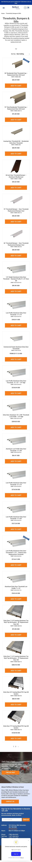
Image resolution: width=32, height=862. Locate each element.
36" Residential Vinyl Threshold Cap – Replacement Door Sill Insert (16, 74)
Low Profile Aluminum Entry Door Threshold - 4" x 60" (16, 517)
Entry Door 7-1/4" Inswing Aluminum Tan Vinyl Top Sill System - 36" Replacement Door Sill (16, 622)
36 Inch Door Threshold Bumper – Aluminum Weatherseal (16, 176)
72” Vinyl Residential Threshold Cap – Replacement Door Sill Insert (16, 108)
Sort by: (13, 54)
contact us (10, 801)
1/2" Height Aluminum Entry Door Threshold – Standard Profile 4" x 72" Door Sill (16, 279)
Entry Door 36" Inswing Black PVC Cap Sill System (16, 693)
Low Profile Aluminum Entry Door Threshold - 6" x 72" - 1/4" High (16, 381)
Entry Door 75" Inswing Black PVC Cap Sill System (16, 727)
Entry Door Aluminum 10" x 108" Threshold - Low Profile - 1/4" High (16, 416)
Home (3, 13)
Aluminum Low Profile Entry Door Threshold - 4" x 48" (16, 449)
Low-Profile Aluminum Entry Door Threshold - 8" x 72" (16, 483)
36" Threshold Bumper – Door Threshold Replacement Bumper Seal (16, 244)
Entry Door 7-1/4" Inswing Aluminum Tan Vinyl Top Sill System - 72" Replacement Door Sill (16, 658)
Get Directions (13, 829)
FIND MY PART (10, 772)
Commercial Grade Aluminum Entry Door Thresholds (16, 348)
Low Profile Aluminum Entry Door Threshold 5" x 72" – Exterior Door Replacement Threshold (16, 552)
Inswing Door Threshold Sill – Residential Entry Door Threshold (16, 142)
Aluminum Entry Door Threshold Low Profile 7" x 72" (16, 587)
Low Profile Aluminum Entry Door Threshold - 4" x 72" (16, 314)
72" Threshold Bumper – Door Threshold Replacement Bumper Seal (16, 210)
